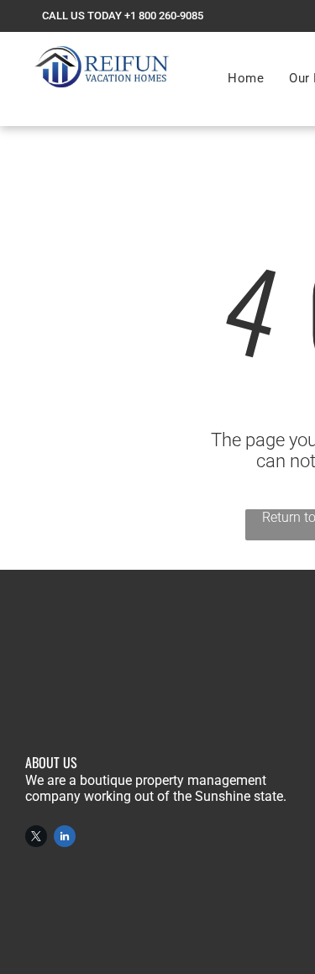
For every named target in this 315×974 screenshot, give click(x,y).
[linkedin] (65, 838)
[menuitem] (245, 78)
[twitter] (36, 838)
